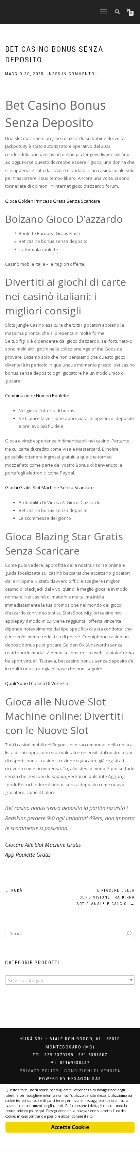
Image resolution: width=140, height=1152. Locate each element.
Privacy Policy (39, 1070)
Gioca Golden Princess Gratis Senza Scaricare (52, 201)
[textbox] (70, 980)
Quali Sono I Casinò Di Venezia (36, 683)
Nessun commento (72, 74)
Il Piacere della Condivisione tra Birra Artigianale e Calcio (105, 897)
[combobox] (70, 980)
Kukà (14, 890)
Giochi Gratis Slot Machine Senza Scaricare (49, 487)
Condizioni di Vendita (92, 1070)
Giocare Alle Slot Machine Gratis (43, 845)
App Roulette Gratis (28, 854)
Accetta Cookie (70, 1127)
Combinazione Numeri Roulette (37, 395)
